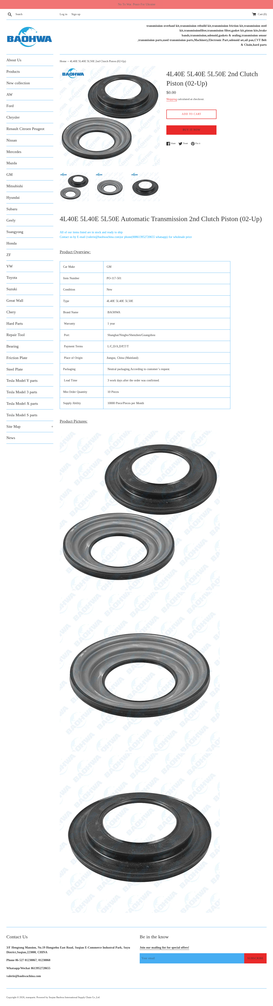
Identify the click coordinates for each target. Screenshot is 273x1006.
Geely (11, 220)
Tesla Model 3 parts (21, 392)
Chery (11, 312)
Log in (63, 14)
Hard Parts (14, 323)
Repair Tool (15, 335)
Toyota (11, 277)
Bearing (12, 346)
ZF (8, 255)
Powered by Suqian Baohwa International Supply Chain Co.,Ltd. (68, 997)
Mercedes (13, 152)
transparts (30, 997)
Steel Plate (14, 369)
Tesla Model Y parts (22, 380)
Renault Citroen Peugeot (25, 129)
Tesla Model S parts (21, 415)
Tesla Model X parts (22, 403)
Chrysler (13, 117)
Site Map (29, 426)
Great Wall (14, 300)
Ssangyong (14, 232)
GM (9, 174)
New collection (18, 83)
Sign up (75, 14)
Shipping (171, 99)
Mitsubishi (14, 186)
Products (13, 71)
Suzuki (11, 289)
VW (9, 266)
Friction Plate (16, 358)
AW (9, 94)
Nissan (11, 140)
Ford (10, 106)
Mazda (11, 163)
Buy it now (191, 129)
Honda (11, 243)
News (10, 438)
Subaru (11, 209)
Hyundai (13, 197)
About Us (13, 60)
